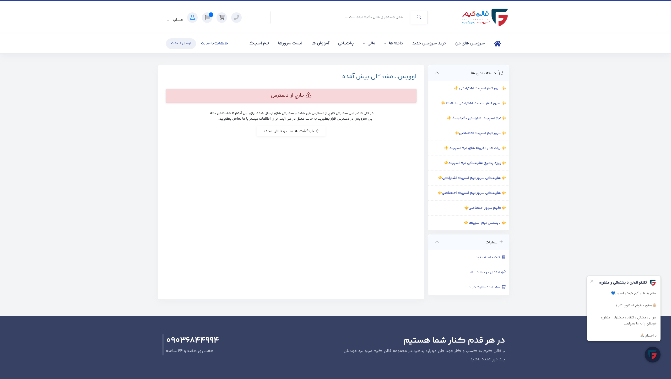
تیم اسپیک (259, 43)
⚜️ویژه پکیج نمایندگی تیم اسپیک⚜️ (475, 163)
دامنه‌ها (396, 43)
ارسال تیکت (181, 43)
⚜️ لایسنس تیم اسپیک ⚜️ (485, 223)
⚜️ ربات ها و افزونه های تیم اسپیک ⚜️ (475, 148)
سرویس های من (470, 43)
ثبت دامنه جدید (488, 257)
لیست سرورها (290, 43)
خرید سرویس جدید (429, 43)
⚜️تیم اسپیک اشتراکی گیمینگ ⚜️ (476, 118)
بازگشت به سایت (214, 43)
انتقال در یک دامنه (485, 272)
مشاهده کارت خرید (485, 287)
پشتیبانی (346, 43)
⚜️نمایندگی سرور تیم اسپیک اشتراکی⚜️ (472, 178)
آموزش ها (320, 43)
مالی (371, 43)
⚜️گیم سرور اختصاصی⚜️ (485, 208)
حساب (177, 20)
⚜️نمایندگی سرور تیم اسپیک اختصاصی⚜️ (471, 193)
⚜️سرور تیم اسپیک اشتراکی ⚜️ (480, 88)
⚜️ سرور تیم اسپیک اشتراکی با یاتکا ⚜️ (473, 103)
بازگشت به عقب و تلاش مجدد (289, 131)
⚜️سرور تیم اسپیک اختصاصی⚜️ (480, 133)
